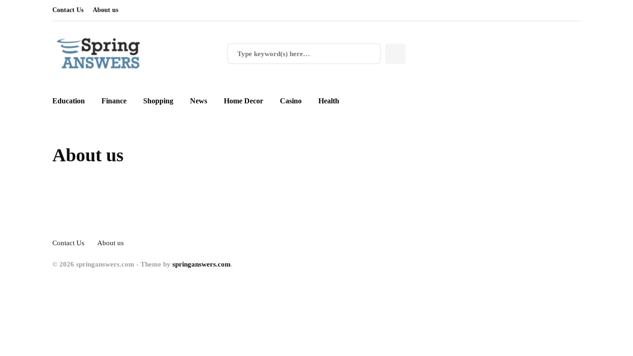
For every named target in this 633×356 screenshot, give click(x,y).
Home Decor (243, 101)
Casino (291, 101)
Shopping (158, 101)
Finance (114, 101)
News (198, 101)
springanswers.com (201, 264)
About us (105, 9)
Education (68, 101)
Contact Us (67, 9)
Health (328, 101)
